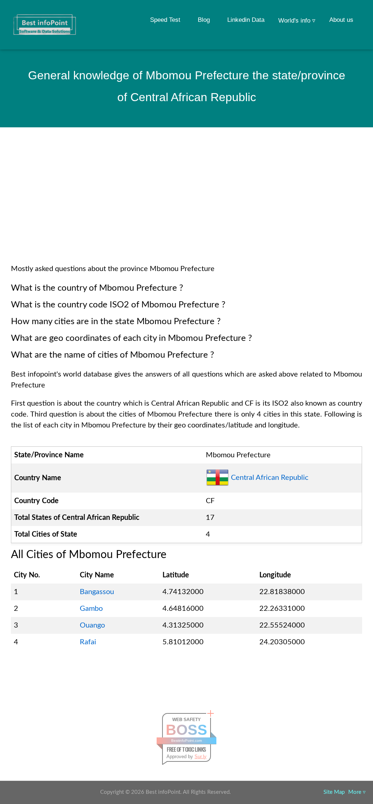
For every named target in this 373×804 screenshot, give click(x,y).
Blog (204, 19)
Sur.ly (201, 756)
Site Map (334, 792)
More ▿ (357, 792)
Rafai (88, 642)
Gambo (91, 608)
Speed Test (165, 19)
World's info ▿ (296, 20)
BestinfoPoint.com (186, 741)
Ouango (92, 625)
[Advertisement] (186, 205)
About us (341, 19)
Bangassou (97, 592)
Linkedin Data (245, 19)
